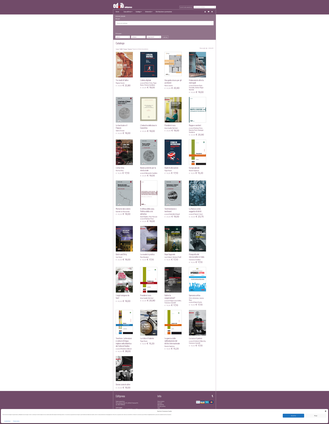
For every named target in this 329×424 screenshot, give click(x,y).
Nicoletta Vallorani (126, 349)
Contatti (159, 403)
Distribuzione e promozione (164, 12)
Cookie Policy (7, 421)
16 (204, 48)
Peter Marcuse (153, 217)
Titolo (117, 49)
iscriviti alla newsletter (186, 7)
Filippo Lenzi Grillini (175, 301)
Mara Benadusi (144, 257)
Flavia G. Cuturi (198, 214)
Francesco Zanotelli (170, 303)
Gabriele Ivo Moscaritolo (123, 211)
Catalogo (138, 12)
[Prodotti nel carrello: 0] (212, 11)
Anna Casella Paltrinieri (171, 128)
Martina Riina (119, 170)
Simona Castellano (149, 85)
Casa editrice (127, 12)
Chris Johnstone (194, 298)
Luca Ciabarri (168, 257)
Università (148, 12)
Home (117, 12)
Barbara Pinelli (177, 257)
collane (138, 37)
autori (122, 37)
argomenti (153, 37)
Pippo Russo (168, 170)
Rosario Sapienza (194, 170)
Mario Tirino (148, 83)
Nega (315, 415)
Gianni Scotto (198, 302)
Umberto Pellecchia (200, 341)
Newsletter (160, 404)
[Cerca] (214, 7)
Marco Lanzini (168, 85)
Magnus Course (120, 83)
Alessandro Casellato (151, 173)
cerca (165, 37)
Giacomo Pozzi (193, 130)
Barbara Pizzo (198, 128)
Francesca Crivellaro (195, 260)
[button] (325, 411)
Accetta (293, 415)
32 (206, 48)
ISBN (121, 49)
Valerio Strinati (120, 131)
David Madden (144, 217)
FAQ (158, 408)
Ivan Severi (119, 257)
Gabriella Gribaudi (175, 214)
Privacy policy (16, 421)
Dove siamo (160, 401)
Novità (130, 49)
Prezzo (125, 49)
